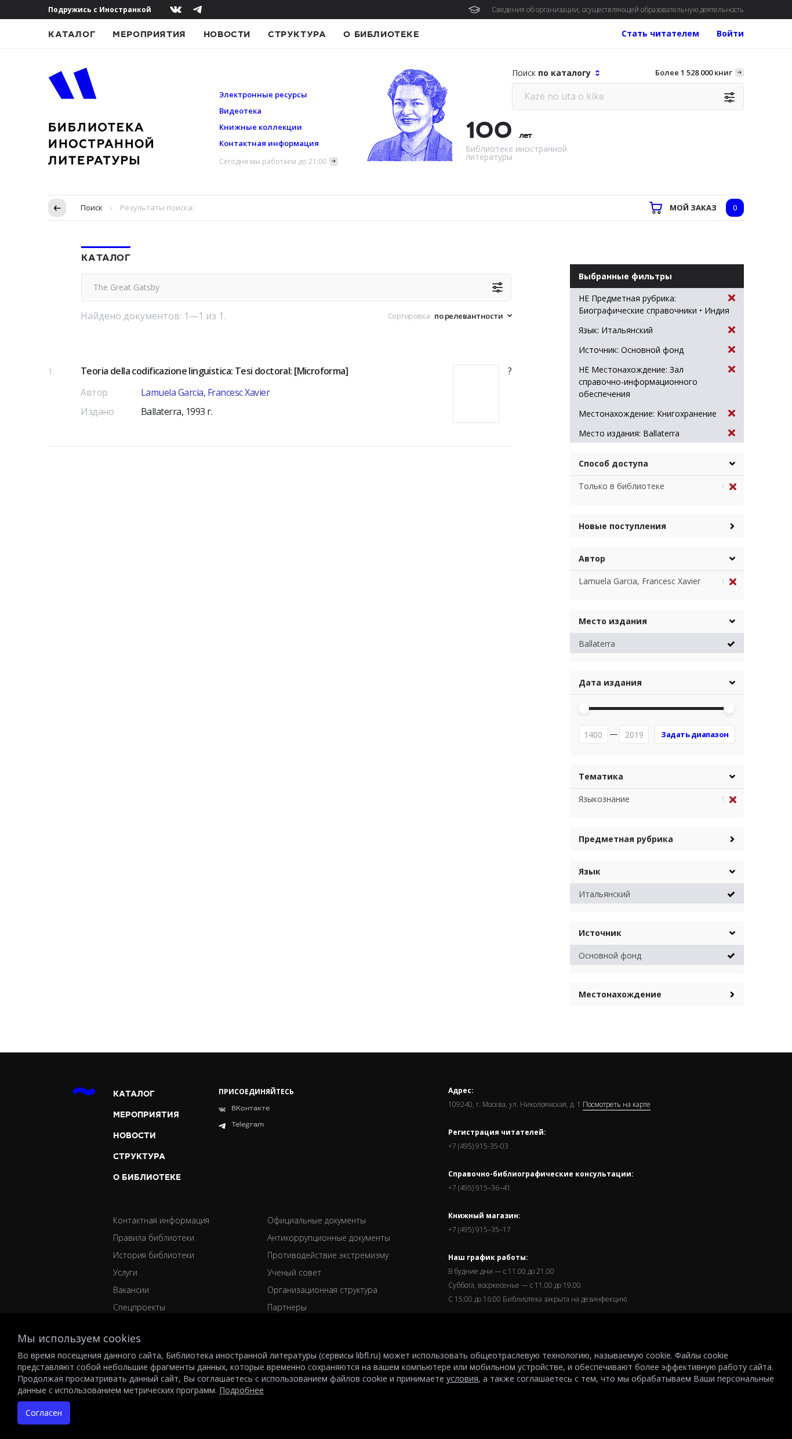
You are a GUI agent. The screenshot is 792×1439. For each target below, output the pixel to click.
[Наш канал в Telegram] (197, 9)
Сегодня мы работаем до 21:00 (272, 161)
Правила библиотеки (153, 1237)
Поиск (92, 207)
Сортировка (409, 316)
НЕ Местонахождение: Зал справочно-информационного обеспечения (638, 381)
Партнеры (287, 1307)
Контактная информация (269, 143)
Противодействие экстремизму (327, 1255)
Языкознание (604, 798)
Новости (227, 34)
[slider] (584, 708)
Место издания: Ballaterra (629, 433)
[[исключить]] (736, 487)
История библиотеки (153, 1255)
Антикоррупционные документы (328, 1237)
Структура (297, 34)
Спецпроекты (139, 1307)
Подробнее (241, 1390)
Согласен (44, 1412)
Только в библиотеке (621, 485)
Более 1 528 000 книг (693, 72)
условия (462, 1378)
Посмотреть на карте (617, 1104)
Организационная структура (322, 1289)
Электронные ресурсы (263, 94)
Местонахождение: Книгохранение (648, 413)
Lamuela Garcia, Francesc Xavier (205, 392)
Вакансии (131, 1289)
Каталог (71, 34)
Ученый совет (294, 1272)
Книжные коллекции (260, 127)
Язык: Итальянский (616, 330)
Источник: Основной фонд (631, 349)
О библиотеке (381, 34)
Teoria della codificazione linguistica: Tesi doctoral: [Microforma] (214, 371)
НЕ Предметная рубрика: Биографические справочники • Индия (654, 304)
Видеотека (240, 110)
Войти (730, 33)
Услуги (125, 1272)
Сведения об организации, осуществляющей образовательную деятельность (618, 9)
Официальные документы (316, 1220)
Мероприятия (149, 34)
